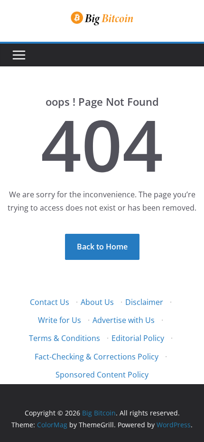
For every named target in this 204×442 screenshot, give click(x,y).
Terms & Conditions (64, 338)
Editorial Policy (137, 338)
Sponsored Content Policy (102, 374)
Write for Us (59, 320)
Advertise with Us (124, 320)
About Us (97, 302)
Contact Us (49, 302)
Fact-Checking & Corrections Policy (96, 356)
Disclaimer (144, 302)
